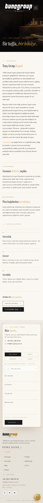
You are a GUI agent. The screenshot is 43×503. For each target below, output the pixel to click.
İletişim (6, 470)
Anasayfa (7, 457)
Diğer (30, 359)
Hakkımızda (28, 461)
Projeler (27, 457)
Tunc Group (16, 500)
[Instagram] (5, 493)
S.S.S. (27, 465)
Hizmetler (7, 461)
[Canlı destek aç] (37, 497)
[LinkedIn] (10, 493)
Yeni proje (13, 354)
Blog (5, 465)
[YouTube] (15, 493)
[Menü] (35, 8)
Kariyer (13, 359)
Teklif (30, 354)
